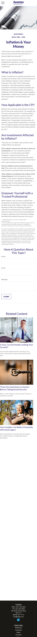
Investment (18, 630)
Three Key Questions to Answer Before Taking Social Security (14, 388)
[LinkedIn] (18, 620)
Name (3, 256)
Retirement (18, 628)
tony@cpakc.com (18, 617)
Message (4, 279)
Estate (18, 632)
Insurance (19, 635)
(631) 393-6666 (20, 607)
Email (3, 268)
